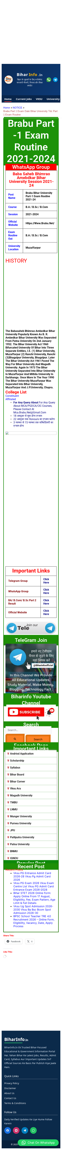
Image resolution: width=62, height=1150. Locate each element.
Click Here (46, 581)
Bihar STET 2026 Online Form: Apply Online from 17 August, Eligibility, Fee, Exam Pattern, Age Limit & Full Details (34, 898)
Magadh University (21, 795)
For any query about (25, 402)
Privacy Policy (11, 1083)
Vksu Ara (15, 788)
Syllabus (15, 767)
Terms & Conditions (15, 1103)
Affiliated (10, 399)
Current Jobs (24, 99)
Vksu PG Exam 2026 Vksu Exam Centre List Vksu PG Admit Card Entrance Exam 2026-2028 (33, 886)
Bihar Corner (17, 781)
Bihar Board (17, 774)
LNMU (14, 809)
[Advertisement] (31, 31)
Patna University (20, 844)
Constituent (12, 395)
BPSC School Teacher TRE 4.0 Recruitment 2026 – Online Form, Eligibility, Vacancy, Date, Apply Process (33, 921)
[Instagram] (16, 1130)
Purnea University (20, 823)
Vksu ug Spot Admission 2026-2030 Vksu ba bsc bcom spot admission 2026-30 (33, 910)
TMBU (14, 802)
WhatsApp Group (31, 167)
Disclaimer (10, 1088)
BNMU (14, 851)
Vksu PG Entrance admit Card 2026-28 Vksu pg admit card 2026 (32, 876)
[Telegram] (24, 1130)
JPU (12, 830)
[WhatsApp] (33, 1130)
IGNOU (14, 858)
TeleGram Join (31, 640)
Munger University (21, 816)
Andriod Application (22, 753)
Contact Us (10, 1098)
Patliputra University (22, 837)
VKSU (39, 99)
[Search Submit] (15, 739)
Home (8, 99)
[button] (31, 753)
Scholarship (17, 760)
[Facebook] (7, 1130)
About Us (9, 1093)
